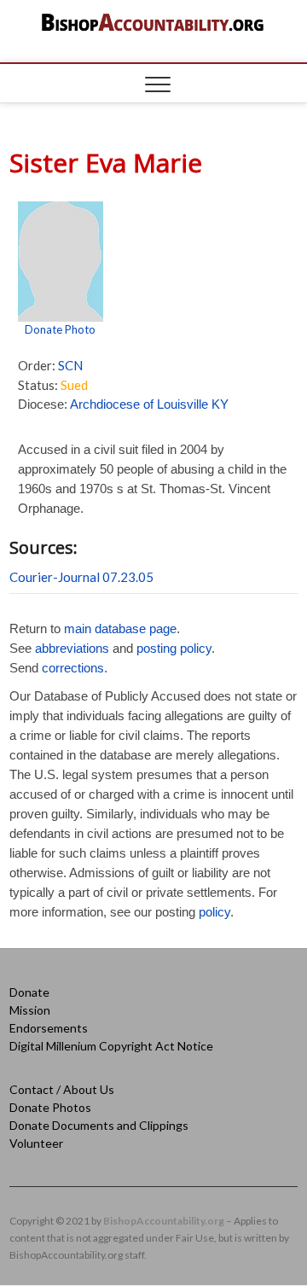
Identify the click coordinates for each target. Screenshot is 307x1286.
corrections (73, 667)
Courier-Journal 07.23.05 (81, 577)
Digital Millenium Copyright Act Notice (111, 1046)
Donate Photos (50, 1107)
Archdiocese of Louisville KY (149, 404)
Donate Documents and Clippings (98, 1125)
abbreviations (72, 648)
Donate (29, 992)
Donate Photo (60, 329)
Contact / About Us (61, 1089)
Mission (29, 1010)
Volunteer (36, 1143)
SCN (70, 365)
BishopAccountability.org (163, 1220)
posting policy (173, 648)
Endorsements (48, 1028)
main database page (120, 628)
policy (214, 912)
